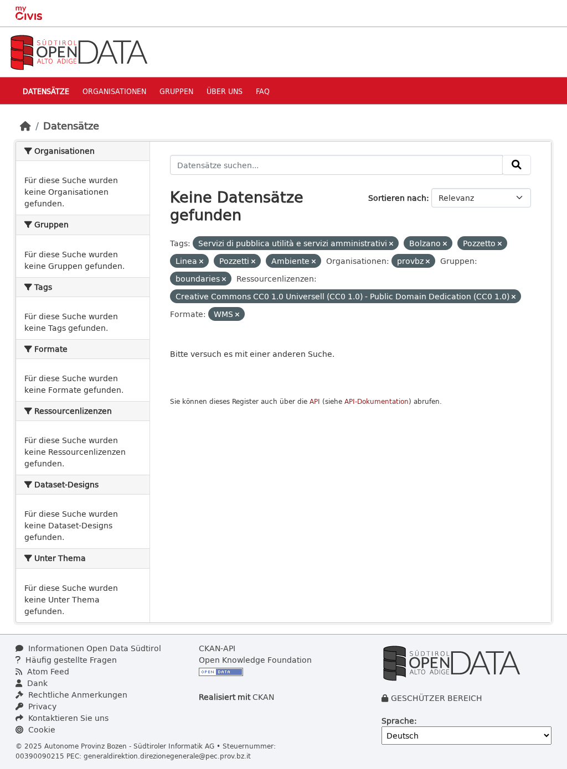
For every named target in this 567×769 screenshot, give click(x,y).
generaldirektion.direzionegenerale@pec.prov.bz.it (167, 756)
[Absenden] (516, 165)
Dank (36, 683)
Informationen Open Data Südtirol (93, 648)
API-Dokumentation (376, 401)
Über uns (225, 91)
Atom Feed (47, 671)
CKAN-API (217, 648)
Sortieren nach (397, 198)
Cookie (40, 729)
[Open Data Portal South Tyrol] (78, 51)
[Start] (25, 125)
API (315, 401)
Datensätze (46, 91)
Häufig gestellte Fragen (70, 660)
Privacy (41, 706)
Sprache (398, 720)
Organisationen (114, 91)
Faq (263, 91)
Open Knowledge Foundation (255, 660)
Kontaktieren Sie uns (67, 718)
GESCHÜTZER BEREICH (436, 698)
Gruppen (176, 91)
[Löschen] (391, 243)
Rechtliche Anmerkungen (76, 694)
